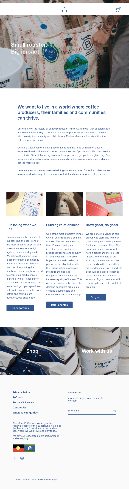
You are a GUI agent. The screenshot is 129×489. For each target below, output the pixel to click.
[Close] (121, 435)
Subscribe (89, 467)
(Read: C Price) (36, 151)
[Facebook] (86, 477)
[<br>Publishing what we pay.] (24, 204)
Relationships (59, 304)
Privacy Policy (21, 392)
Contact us (19, 407)
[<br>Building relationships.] (64, 204)
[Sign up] (114, 410)
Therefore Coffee (29, 479)
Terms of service (23, 402)
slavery (79, 136)
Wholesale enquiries (25, 412)
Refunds (18, 397)
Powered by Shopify (48, 479)
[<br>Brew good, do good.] (104, 204)
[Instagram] (92, 477)
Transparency (20, 308)
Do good (96, 297)
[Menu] (11, 9)
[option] (64, 44)
